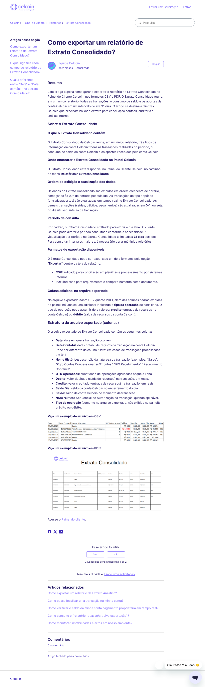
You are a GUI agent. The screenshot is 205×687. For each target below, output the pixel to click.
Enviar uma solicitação (163, 7)
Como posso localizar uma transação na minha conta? (85, 601)
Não (116, 554)
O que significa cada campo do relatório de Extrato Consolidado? (25, 67)
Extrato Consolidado (78, 22)
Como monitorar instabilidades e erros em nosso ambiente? (90, 623)
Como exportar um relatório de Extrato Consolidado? (23, 51)
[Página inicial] (22, 7)
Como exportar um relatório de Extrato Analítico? (82, 593)
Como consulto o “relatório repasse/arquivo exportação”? (88, 616)
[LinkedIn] (61, 531)
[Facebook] (49, 531)
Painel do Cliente (34, 22)
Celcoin (14, 22)
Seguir (156, 63)
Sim (95, 554)
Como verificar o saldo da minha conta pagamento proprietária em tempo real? (103, 608)
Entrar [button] (187, 7)
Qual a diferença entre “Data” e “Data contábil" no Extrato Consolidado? (24, 86)
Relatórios (55, 22)
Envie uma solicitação (119, 574)
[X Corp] (55, 531)
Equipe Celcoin (69, 63)
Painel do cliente (73, 519)
